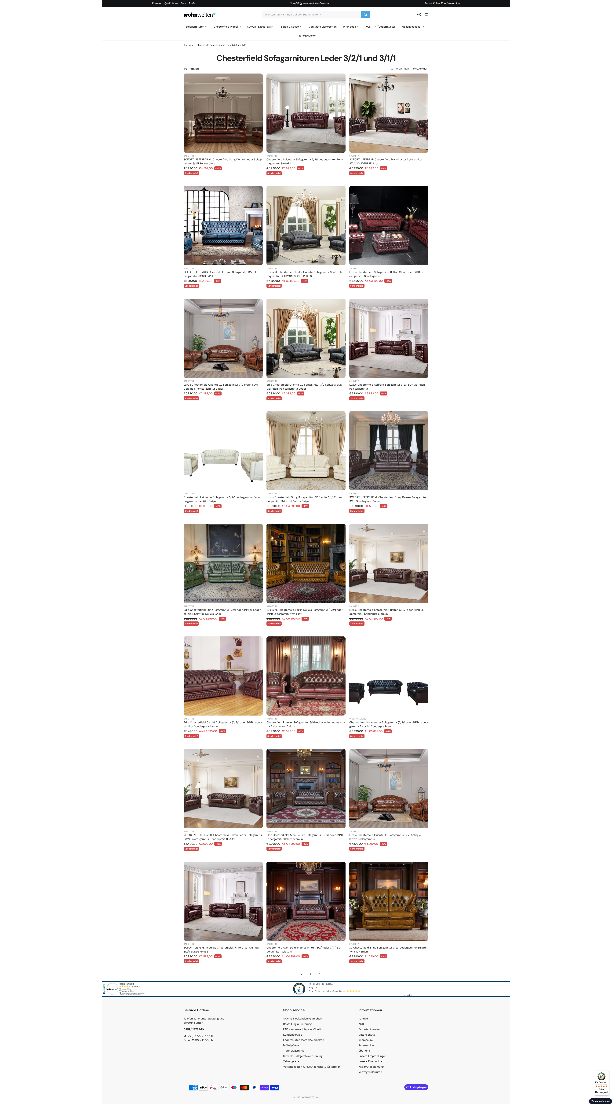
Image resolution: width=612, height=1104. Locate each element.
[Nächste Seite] (318, 973)
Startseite (188, 45)
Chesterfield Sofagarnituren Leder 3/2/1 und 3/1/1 (221, 45)
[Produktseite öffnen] (223, 113)
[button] (316, 14)
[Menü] (607, 1072)
